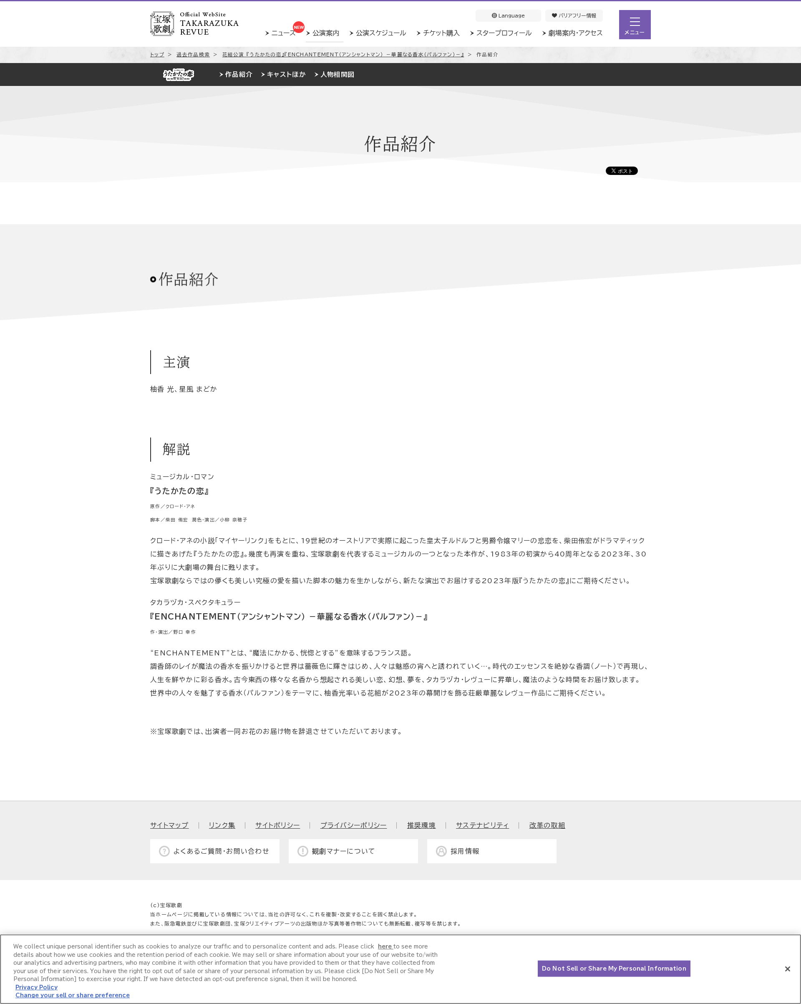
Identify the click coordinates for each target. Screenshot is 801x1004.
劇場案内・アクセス (576, 33)
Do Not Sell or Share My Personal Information (614, 968)
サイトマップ (169, 825)
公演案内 (325, 33)
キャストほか (286, 74)
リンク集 (222, 825)
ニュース (284, 33)
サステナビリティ (482, 825)
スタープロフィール (504, 33)
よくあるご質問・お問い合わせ (222, 851)
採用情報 (465, 851)
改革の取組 (547, 825)
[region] (400, 969)
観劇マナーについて (344, 851)
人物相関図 (337, 74)
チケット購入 (441, 33)
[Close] (787, 969)
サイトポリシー (277, 825)
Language (511, 15)
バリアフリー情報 (576, 15)
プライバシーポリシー (353, 825)
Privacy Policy (36, 987)
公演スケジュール (381, 33)
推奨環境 (421, 825)
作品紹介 (238, 74)
